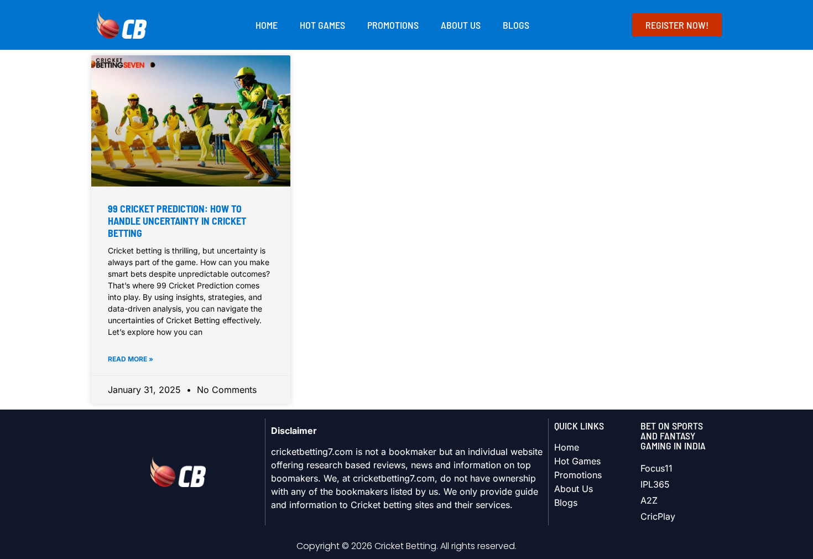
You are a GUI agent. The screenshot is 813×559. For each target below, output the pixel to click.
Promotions (393, 25)
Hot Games (322, 25)
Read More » (130, 359)
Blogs (516, 25)
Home (267, 25)
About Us (461, 25)
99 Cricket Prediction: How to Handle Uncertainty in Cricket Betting (177, 221)
